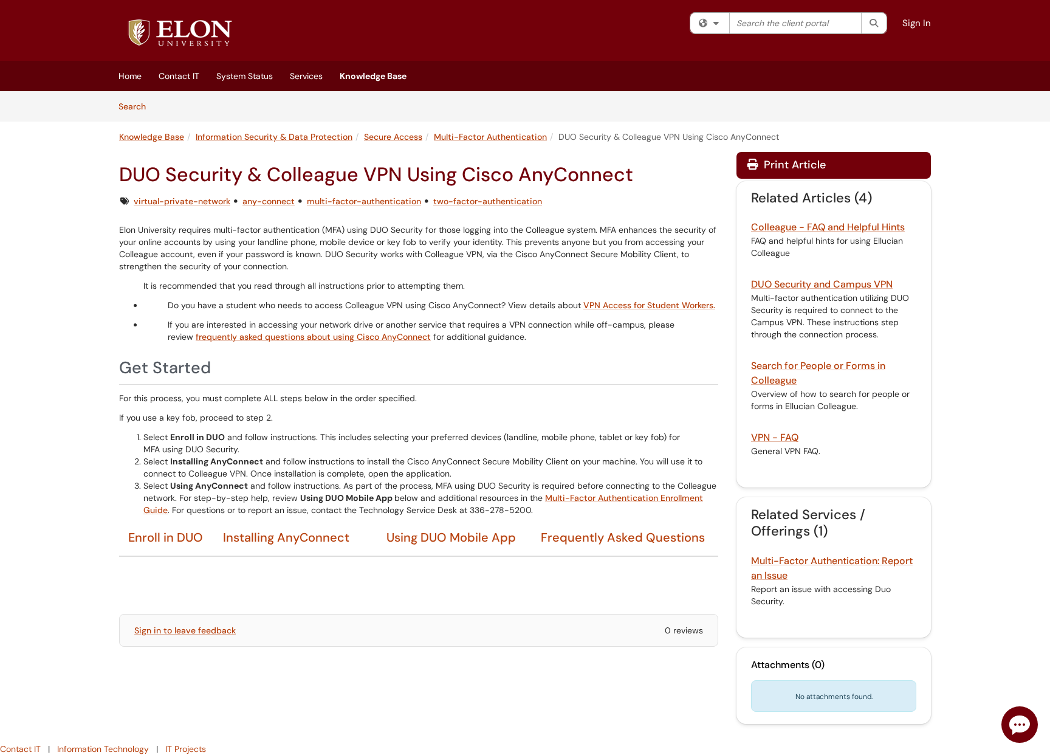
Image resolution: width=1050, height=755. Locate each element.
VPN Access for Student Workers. (649, 305)
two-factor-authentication (487, 201)
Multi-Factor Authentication (490, 136)
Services (306, 76)
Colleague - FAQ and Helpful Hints (828, 227)
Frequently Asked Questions (623, 537)
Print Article (793, 164)
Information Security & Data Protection (274, 136)
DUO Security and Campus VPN (822, 284)
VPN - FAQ (774, 437)
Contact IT (179, 76)
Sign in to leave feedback (185, 630)
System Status (244, 76)
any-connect (268, 201)
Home (130, 76)
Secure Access (393, 136)
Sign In (916, 23)
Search (136, 106)
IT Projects (185, 748)
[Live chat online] (1019, 724)
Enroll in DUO (165, 537)
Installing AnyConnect (286, 537)
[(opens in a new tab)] (180, 33)
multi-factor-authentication (364, 201)
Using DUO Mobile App (451, 537)
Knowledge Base (373, 76)
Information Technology (103, 748)
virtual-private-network (182, 201)
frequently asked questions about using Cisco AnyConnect (313, 336)
